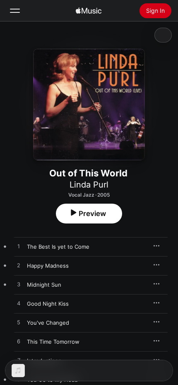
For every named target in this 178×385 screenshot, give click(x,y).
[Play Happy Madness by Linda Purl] (18, 265)
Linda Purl (89, 185)
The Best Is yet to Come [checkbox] (58, 246)
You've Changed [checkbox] (48, 322)
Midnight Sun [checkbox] (44, 284)
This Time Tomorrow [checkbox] (53, 341)
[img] (88, 10)
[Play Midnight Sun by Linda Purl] (18, 284)
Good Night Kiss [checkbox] (48, 303)
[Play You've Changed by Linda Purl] (18, 322)
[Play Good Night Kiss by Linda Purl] (18, 303)
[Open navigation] (15, 11)
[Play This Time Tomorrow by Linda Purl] (18, 341)
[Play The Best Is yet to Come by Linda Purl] (18, 246)
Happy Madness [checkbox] (48, 265)
